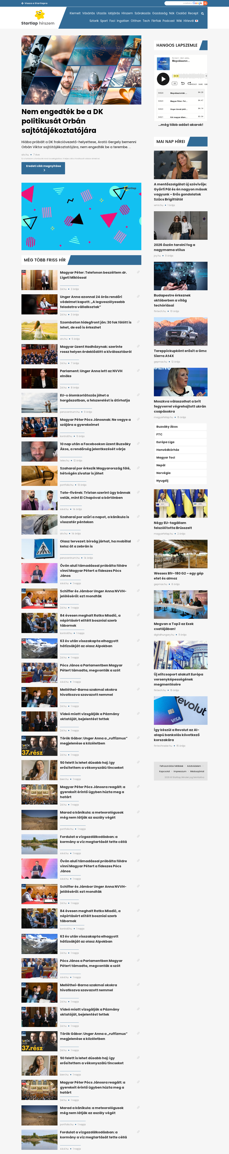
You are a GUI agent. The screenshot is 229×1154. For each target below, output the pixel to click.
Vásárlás (88, 13)
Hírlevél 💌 (191, 21)
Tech (146, 21)
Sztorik (94, 21)
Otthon (136, 21)
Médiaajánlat (197, 771)
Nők (171, 13)
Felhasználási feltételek (171, 766)
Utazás (101, 13)
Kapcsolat (164, 771)
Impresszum (180, 771)
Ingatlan (123, 21)
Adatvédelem (194, 766)
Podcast (169, 21)
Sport (104, 21)
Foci (112, 21)
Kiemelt (75, 13)
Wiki (179, 21)
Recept (193, 13)
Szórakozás (143, 13)
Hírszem (127, 13)
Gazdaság (159, 13)
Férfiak (156, 21)
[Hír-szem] (39, 18)
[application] (81, 216)
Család (181, 13)
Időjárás (114, 13)
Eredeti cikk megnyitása (43, 166)
